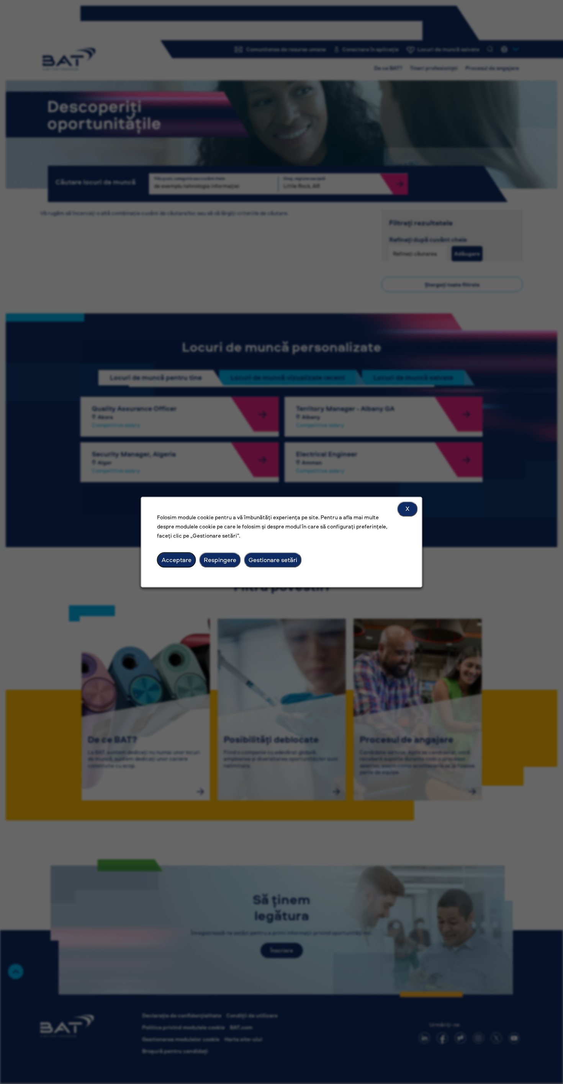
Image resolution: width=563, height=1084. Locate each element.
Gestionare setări (273, 560)
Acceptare (176, 560)
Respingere (220, 560)
